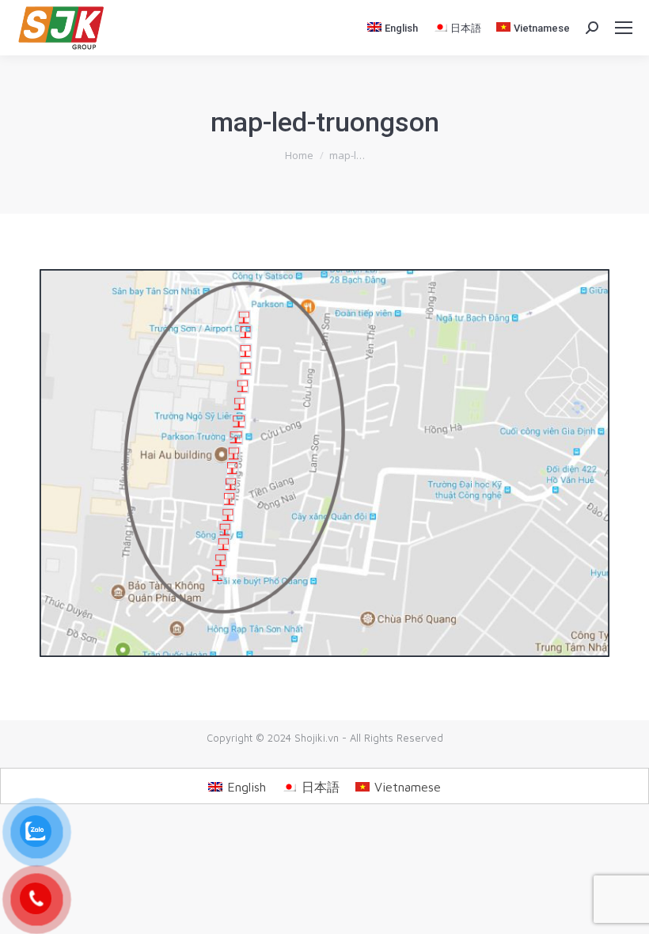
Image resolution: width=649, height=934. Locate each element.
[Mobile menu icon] (623, 27)
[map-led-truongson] (324, 463)
